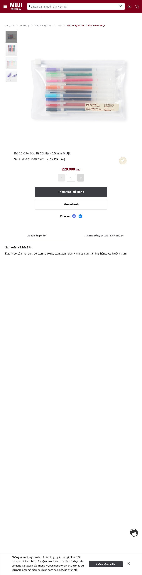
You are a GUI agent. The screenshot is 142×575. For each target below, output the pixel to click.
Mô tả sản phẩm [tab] (36, 235)
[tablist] (71, 235)
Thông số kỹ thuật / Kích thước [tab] (104, 235)
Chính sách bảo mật (52, 569)
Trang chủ (9, 25)
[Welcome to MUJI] (16, 6)
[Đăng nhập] (129, 6)
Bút (59, 25)
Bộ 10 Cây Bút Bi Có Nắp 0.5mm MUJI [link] (86, 25)
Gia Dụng (24, 25)
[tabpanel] (71, 249)
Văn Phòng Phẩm (43, 25)
